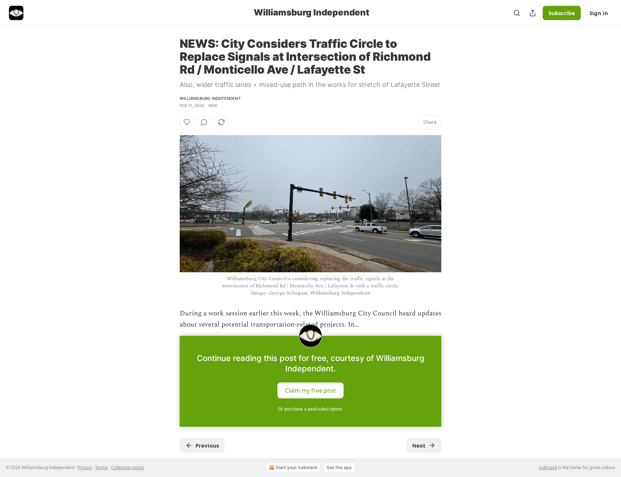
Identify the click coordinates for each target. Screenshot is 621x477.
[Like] (187, 122)
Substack (548, 467)
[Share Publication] (532, 13)
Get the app (339, 467)
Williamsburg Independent (210, 98)
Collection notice (127, 467)
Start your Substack (296, 467)
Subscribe (561, 13)
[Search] (517, 13)
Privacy (85, 467)
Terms (101, 467)
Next (419, 445)
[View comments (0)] (204, 122)
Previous (207, 445)
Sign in (598, 13)
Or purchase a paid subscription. (310, 409)
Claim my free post (310, 390)
